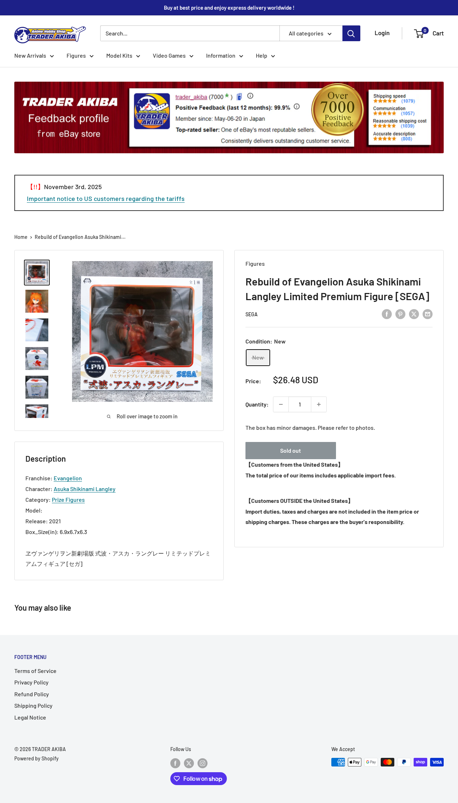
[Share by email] (428, 313)
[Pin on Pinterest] (400, 313)
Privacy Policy (31, 682)
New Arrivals (30, 55)
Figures (76, 55)
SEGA (251, 314)
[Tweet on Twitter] (414, 313)
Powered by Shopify (36, 758)
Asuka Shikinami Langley (85, 488)
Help (261, 55)
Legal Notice (30, 717)
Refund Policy (31, 694)
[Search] (351, 33)
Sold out (290, 450)
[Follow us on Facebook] (175, 763)
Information (220, 55)
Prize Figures (68, 499)
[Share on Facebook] (387, 313)
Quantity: (257, 404)
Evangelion (68, 478)
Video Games (169, 55)
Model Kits (119, 55)
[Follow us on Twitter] (189, 763)
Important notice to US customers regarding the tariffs (106, 198)
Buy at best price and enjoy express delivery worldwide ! (229, 7)
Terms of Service (35, 670)
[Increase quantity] (318, 404)
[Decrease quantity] (280, 404)
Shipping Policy (33, 705)
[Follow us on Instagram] (203, 763)
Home (21, 237)
